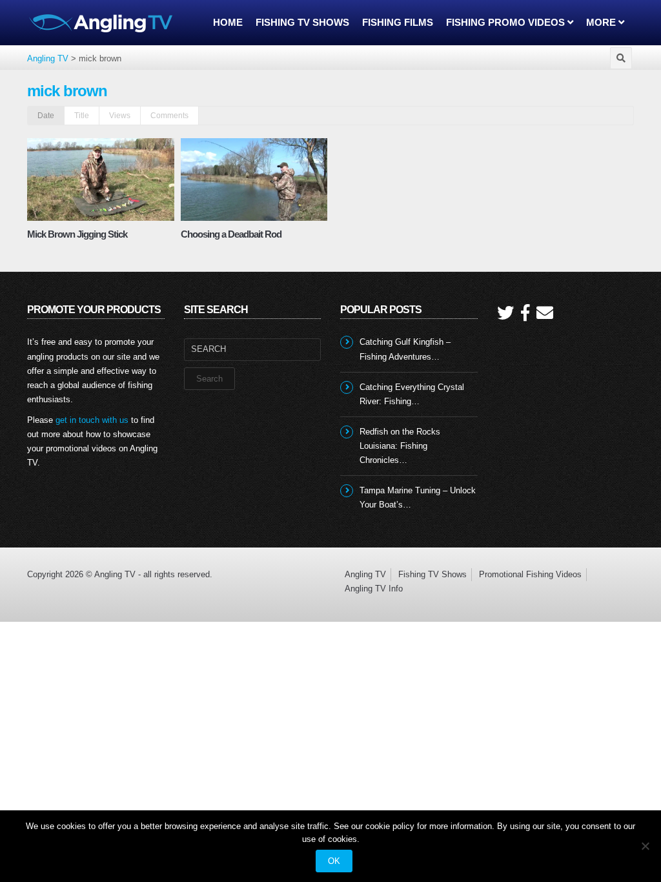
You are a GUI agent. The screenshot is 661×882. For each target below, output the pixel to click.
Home (228, 22)
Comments (169, 115)
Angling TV (365, 574)
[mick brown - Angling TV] (101, 22)
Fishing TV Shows (302, 22)
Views (119, 115)
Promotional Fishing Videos (530, 574)
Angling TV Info (374, 588)
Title (81, 115)
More (602, 22)
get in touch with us (92, 420)
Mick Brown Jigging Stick (77, 234)
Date (45, 115)
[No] (644, 845)
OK (334, 861)
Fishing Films (397, 22)
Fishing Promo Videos (506, 22)
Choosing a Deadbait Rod (231, 234)
